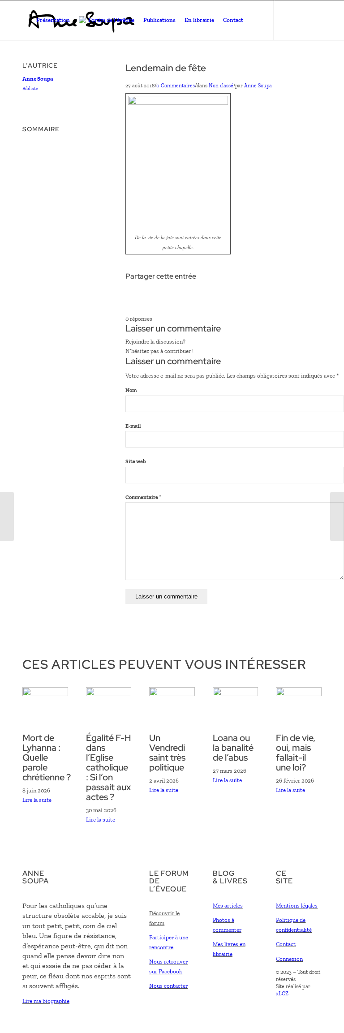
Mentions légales (297, 905)
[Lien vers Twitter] (301, 19)
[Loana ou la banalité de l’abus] (235, 694)
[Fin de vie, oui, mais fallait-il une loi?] (299, 694)
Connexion (289, 959)
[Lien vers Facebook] (288, 19)
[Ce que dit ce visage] (337, 516)
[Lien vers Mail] (315, 19)
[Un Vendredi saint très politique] (172, 694)
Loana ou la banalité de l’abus (233, 747)
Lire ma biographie (45, 1001)
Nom (131, 390)
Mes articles (228, 905)
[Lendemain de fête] (7, 516)
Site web (135, 461)
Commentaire (143, 497)
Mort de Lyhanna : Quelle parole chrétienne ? (46, 757)
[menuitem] (53, 20)
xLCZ (282, 993)
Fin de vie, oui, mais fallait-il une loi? (295, 752)
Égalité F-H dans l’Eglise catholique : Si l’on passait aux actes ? (108, 767)
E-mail (133, 426)
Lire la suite (37, 799)
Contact (286, 944)
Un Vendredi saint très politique (167, 752)
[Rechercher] (255, 20)
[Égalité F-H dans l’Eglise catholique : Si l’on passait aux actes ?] (109, 694)
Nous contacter (168, 985)
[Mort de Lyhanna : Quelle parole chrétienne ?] (45, 694)
